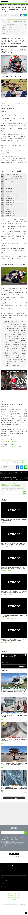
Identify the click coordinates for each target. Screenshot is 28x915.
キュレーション (11, 841)
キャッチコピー (10, 837)
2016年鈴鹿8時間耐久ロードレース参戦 (11, 31)
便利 (5, 839)
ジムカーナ (3, 844)
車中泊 (6, 841)
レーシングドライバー (10, 844)
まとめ (4, 33)
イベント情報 (18, 843)
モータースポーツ (4, 15)
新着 (2, 870)
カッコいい (13, 839)
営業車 (25, 835)
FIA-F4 (16, 844)
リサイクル (18, 839)
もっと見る (14, 798)
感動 (22, 837)
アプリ (2, 841)
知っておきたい (6, 843)
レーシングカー (4, 837)
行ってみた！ (11, 642)
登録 (24, 492)
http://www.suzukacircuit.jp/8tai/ (12, 446)
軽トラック (21, 835)
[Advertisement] (14, 814)
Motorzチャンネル (5, 886)
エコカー (6, 835)
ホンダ (16, 618)
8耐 (17, 462)
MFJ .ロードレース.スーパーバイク (7, 618)
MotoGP (3, 462)
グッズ (7, 846)
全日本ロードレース (8, 546)
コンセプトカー (18, 841)
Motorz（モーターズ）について (14, 893)
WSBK (20, 462)
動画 (24, 837)
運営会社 (14, 899)
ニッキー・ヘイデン (10, 462)
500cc (2, 570)
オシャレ (8, 839)
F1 (1, 843)
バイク (10, 15)
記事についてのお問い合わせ (14, 895)
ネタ (2, 839)
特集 (2, 693)
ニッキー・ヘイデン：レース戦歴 (9, 29)
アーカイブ (24, 841)
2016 (23, 843)
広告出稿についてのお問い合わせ (14, 897)
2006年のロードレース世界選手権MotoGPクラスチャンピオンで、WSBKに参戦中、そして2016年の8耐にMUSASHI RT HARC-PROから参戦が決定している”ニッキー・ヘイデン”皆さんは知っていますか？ (14, 23)
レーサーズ (3, 883)
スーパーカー (12, 843)
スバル (18, 837)
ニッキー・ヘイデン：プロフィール (10, 27)
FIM (6, 522)
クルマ (2, 835)
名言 (15, 837)
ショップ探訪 (4, 880)
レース (2, 546)
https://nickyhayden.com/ (10, 441)
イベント (2, 846)
